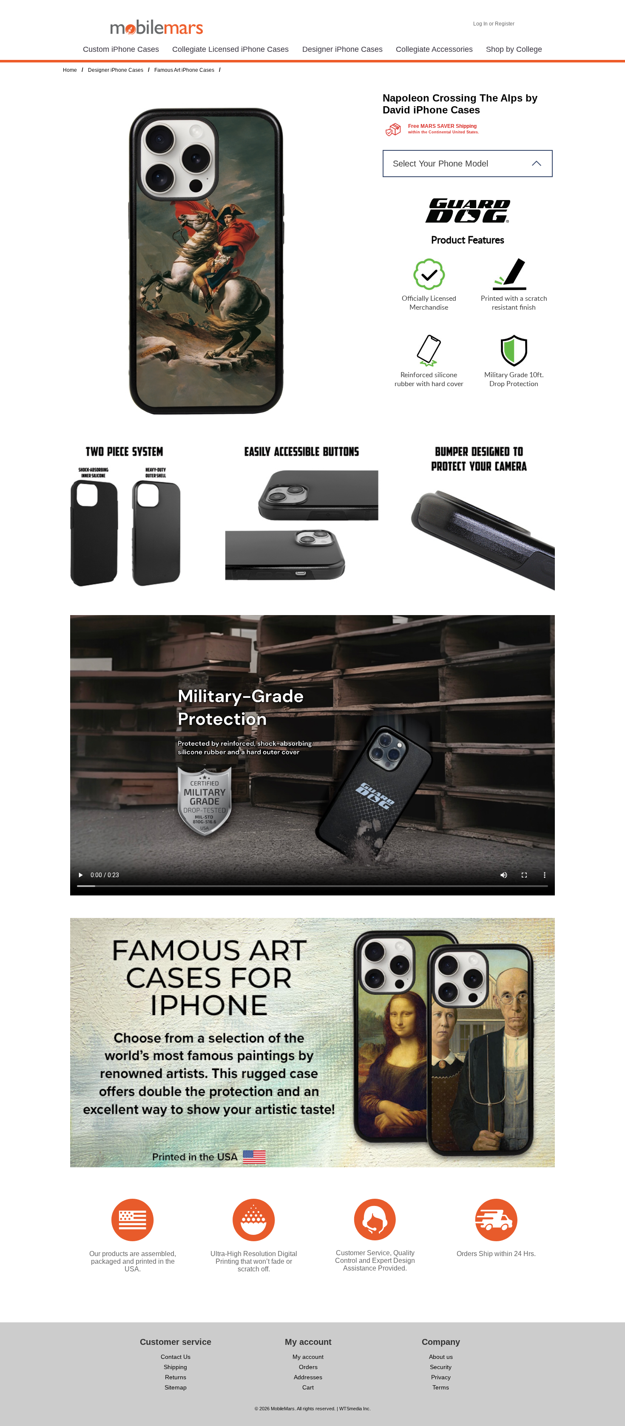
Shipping (175, 1367)
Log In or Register (493, 24)
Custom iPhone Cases (121, 49)
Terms (440, 1387)
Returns (175, 1377)
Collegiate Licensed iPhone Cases (230, 49)
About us (441, 1356)
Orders (308, 1367)
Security (441, 1367)
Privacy (441, 1377)
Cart (308, 1387)
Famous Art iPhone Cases (184, 70)
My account (308, 1356)
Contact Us (175, 1356)
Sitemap (176, 1387)
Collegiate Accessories (434, 49)
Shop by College (514, 49)
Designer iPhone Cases (342, 49)
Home (70, 70)
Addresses (308, 1377)
